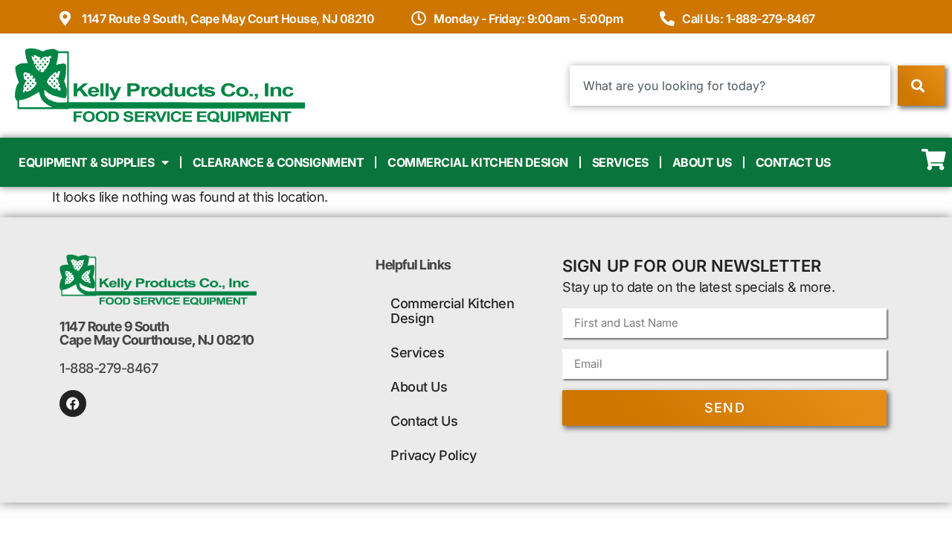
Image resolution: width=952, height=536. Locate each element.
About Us (702, 162)
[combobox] (730, 86)
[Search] (921, 86)
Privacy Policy (433, 455)
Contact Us (793, 162)
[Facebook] (73, 403)
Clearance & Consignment (278, 162)
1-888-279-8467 (109, 368)
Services (620, 162)
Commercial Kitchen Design (477, 162)
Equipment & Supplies (86, 162)
